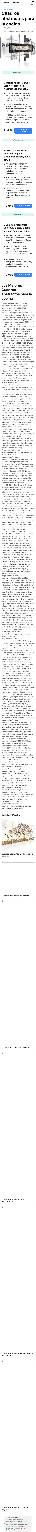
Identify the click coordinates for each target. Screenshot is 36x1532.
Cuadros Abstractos (9, 9)
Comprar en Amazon (23, 130)
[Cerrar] (30, 1517)
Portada (4, 32)
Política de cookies (11, 1530)
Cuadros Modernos (10, 3)
